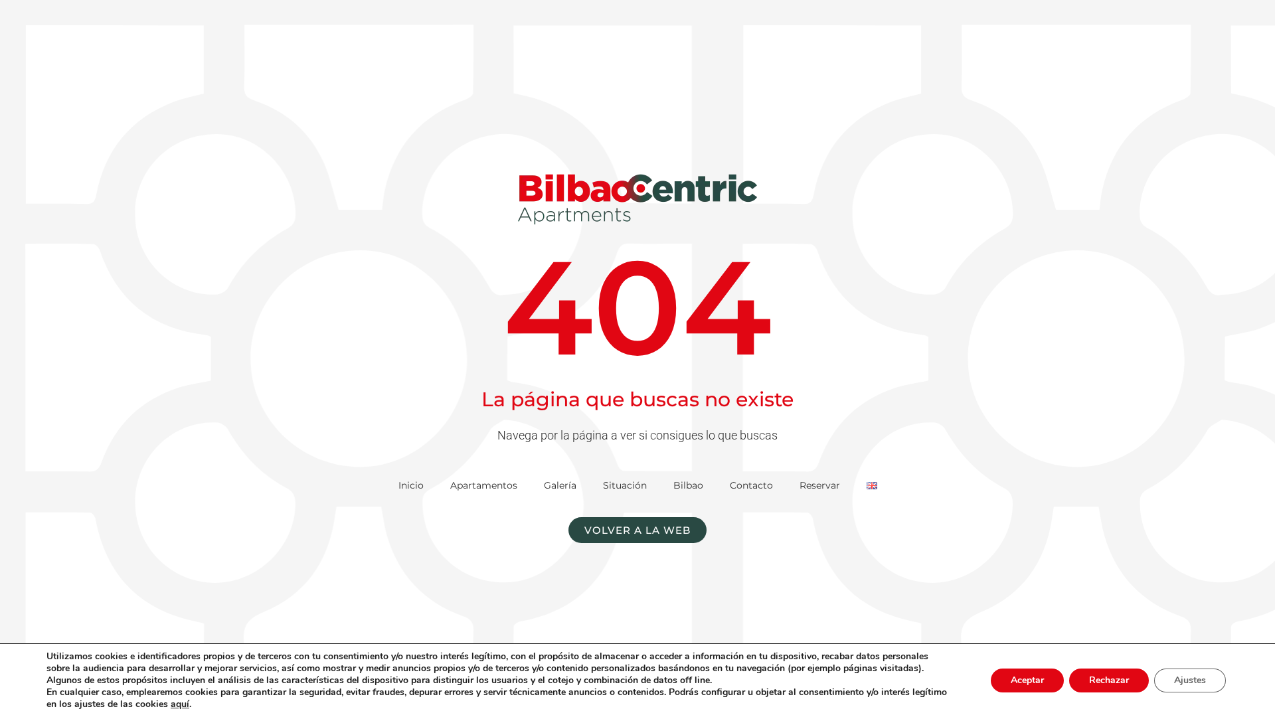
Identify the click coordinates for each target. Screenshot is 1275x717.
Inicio (411, 485)
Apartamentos (483, 485)
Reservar (820, 485)
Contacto (751, 485)
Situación (625, 485)
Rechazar (1109, 680)
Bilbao (688, 485)
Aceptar (1027, 680)
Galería (560, 485)
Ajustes (1190, 680)
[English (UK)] (872, 485)
